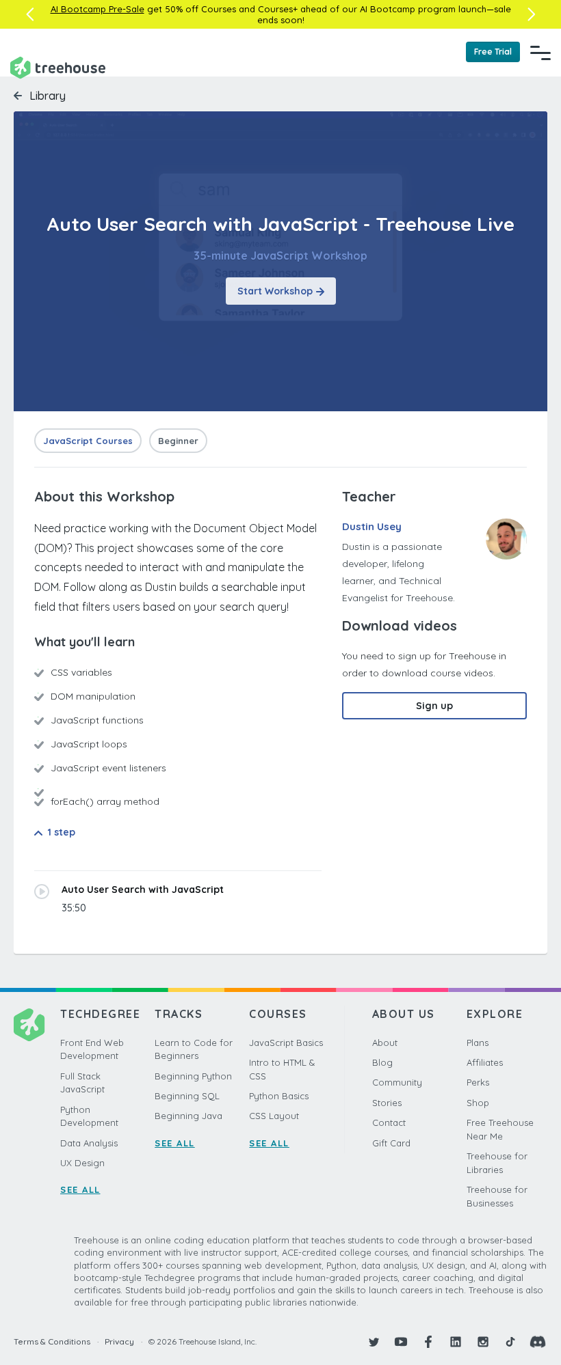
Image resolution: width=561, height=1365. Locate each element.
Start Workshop (275, 291)
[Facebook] (428, 1341)
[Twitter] (373, 1341)
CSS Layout (274, 1115)
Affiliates (485, 1062)
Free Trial (493, 51)
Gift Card (391, 1143)
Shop (478, 1102)
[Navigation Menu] (540, 52)
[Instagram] (483, 1341)
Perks (478, 1082)
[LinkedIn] (455, 1341)
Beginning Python (193, 1076)
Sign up (434, 706)
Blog (382, 1062)
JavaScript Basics (286, 1042)
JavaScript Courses (88, 440)
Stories (387, 1102)
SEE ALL (80, 1189)
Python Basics (279, 1095)
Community (397, 1082)
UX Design (82, 1162)
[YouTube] (400, 1341)
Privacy (119, 1341)
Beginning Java (188, 1115)
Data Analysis (89, 1143)
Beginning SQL (187, 1095)
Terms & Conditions (52, 1341)
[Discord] (537, 1341)
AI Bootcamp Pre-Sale (97, 8)
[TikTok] (510, 1341)
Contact (389, 1122)
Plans (477, 1042)
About (384, 1042)
